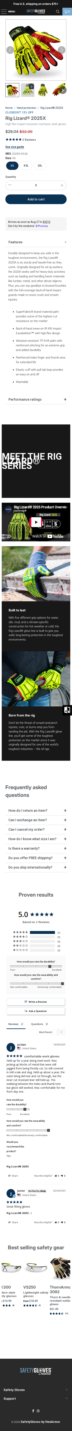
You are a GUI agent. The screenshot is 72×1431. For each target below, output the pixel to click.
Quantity (10, 176)
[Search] (57, 11)
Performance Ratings (24, 399)
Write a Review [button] (38, 1001)
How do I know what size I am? (32, 839)
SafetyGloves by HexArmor (40, 1422)
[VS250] (36, 1268)
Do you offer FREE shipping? (30, 858)
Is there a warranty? (24, 848)
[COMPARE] (67, 710)
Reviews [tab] (13, 1024)
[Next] (68, 1298)
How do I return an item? (27, 810)
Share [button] (14, 1175)
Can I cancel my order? (26, 829)
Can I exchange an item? (27, 820)
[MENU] (2, 11)
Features (15, 242)
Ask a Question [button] (38, 1011)
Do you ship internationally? (30, 867)
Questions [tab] (37, 1024)
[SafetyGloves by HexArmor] (36, 11)
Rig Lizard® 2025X (18, 1166)
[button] (12, 90)
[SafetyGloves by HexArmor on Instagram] (38, 1411)
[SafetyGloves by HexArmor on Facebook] (33, 1411)
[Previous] (3, 1298)
